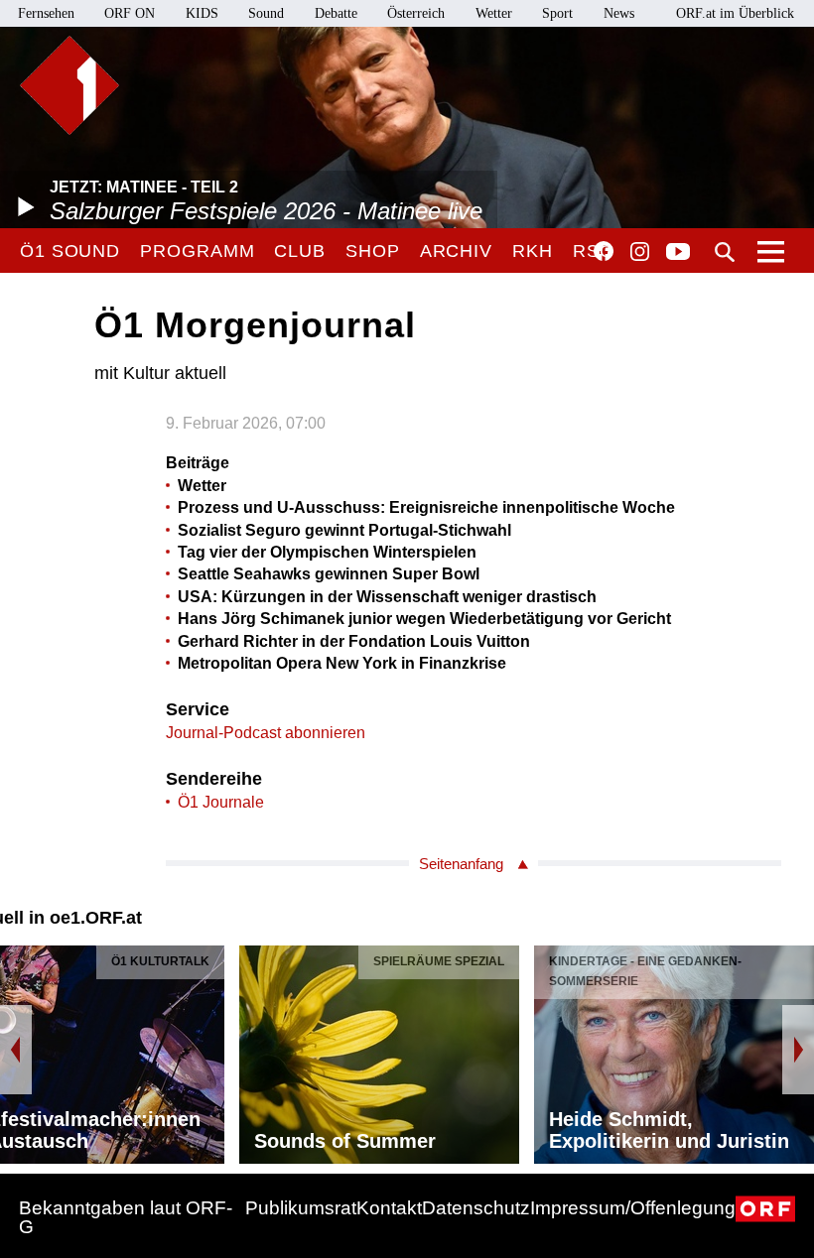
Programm (197, 251)
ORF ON (129, 13)
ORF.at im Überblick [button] (735, 13)
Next (798, 1049)
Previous (16, 1049)
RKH (532, 251)
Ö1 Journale (221, 802)
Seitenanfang (461, 863)
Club (300, 251)
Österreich (416, 13)
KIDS (202, 13)
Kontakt (389, 1207)
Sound (266, 13)
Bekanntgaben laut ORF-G (125, 1217)
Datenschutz (476, 1207)
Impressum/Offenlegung (633, 1207)
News (619, 13)
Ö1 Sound (70, 251)
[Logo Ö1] (69, 85)
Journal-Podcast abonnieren (265, 732)
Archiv (456, 251)
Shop (372, 251)
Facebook (603, 251)
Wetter (493, 13)
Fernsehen (46, 13)
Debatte (336, 13)
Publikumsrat (300, 1207)
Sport (557, 13)
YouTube (678, 253)
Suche (725, 252)
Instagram (639, 252)
